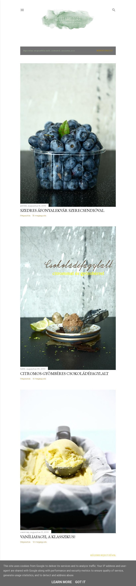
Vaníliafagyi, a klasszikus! (47, 536)
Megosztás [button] (25, 215)
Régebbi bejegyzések (103, 555)
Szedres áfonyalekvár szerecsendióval (62, 210)
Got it (80, 582)
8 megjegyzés (39, 215)
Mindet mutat (105, 50)
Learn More (62, 582)
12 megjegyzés (40, 542)
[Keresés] (114, 9)
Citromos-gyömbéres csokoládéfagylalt (64, 373)
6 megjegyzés (39, 378)
